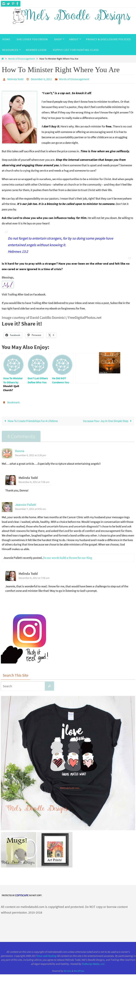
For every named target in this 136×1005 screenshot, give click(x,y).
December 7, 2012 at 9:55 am (30, 507)
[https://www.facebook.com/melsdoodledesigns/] (17, 4)
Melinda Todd (15, 78)
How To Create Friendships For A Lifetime (32, 419)
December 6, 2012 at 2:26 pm (30, 453)
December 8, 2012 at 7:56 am (34, 480)
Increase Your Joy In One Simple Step (106, 419)
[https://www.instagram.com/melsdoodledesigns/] (4, 4)
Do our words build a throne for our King (67, 556)
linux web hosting (46, 953)
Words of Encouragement (21, 58)
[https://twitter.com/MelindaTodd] (8, 4)
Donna (19, 449)
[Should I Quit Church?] (86, 367)
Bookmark (13, 401)
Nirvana (67, 968)
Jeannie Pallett (25, 502)
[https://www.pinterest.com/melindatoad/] (13, 4)
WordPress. (79, 968)
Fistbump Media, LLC (93, 961)
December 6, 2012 (41, 78)
